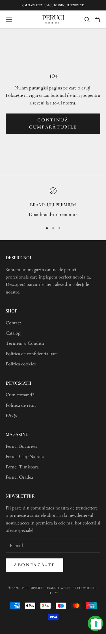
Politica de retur (21, 405)
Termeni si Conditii (25, 343)
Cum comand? (20, 395)
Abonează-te (34, 565)
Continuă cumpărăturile (53, 123)
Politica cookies (21, 364)
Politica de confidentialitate (32, 354)
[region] (53, 202)
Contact (13, 323)
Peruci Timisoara (22, 467)
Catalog (13, 333)
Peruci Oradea (19, 477)
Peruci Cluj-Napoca (25, 456)
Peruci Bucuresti (21, 446)
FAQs (11, 415)
